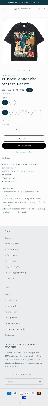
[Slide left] (18, 70)
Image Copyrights (12, 267)
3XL (6, 118)
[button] (3, 9)
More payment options (24, 152)
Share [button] (7, 158)
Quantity (5, 124)
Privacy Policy (11, 261)
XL (29, 112)
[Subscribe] (40, 381)
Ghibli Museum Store (26, 402)
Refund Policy (11, 255)
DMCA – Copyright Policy (15, 272)
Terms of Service (12, 244)
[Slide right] (29, 70)
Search (8, 238)
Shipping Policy (11, 249)
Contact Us (9, 278)
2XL (38, 112)
